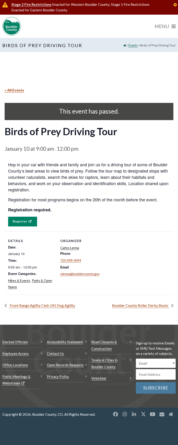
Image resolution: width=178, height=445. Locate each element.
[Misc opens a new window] (161, 414)
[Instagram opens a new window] (124, 414)
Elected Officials (15, 342)
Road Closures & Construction (104, 345)
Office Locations (15, 365)
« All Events (14, 90)
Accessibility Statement (65, 342)
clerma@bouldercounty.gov (80, 274)
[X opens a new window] (143, 414)
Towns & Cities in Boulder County (104, 363)
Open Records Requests (65, 365)
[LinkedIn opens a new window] (134, 414)
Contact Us (55, 353)
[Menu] (165, 26)
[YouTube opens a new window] (152, 414)
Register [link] (20, 221)
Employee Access (15, 353)
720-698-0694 (70, 260)
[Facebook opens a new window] (115, 414)
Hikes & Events (19, 280)
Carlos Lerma (69, 248)
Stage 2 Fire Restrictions (31, 4)
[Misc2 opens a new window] (171, 414)
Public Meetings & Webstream (16, 379)
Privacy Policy (58, 376)
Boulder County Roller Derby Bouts (140, 305)
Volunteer (99, 378)
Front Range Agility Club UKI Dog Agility (42, 305)
